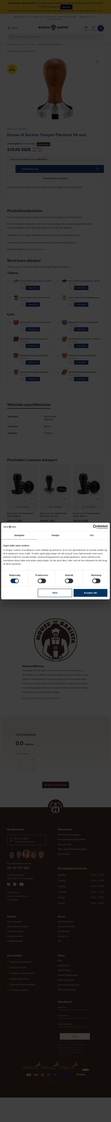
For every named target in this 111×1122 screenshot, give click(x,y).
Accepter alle (90, 593)
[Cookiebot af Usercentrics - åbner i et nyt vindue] (95, 527)
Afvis (55, 593)
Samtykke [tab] (19, 535)
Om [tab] (92, 535)
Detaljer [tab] (56, 535)
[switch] (42, 581)
